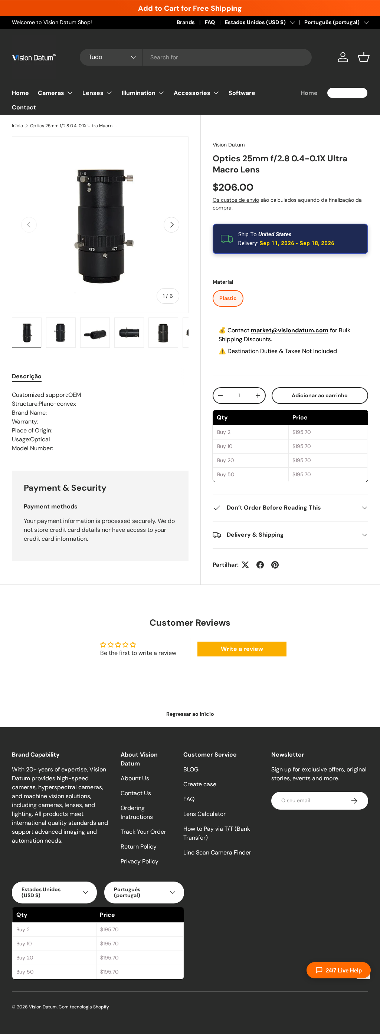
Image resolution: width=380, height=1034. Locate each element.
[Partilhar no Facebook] (260, 564)
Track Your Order (143, 832)
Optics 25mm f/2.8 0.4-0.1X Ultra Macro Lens (74, 126)
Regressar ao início (190, 714)
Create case (199, 784)
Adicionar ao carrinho (320, 395)
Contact (24, 107)
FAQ (210, 22)
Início (17, 126)
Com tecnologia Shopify (84, 1007)
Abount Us (135, 778)
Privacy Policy (139, 861)
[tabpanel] (100, 422)
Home (20, 93)
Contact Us (136, 793)
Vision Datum (229, 144)
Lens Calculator (204, 814)
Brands (186, 22)
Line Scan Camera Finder (217, 852)
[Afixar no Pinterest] (275, 564)
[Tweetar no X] (245, 564)
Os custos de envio (236, 200)
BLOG (191, 769)
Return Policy (139, 846)
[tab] (27, 376)
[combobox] (196, 57)
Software (242, 93)
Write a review (242, 649)
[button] (364, 57)
